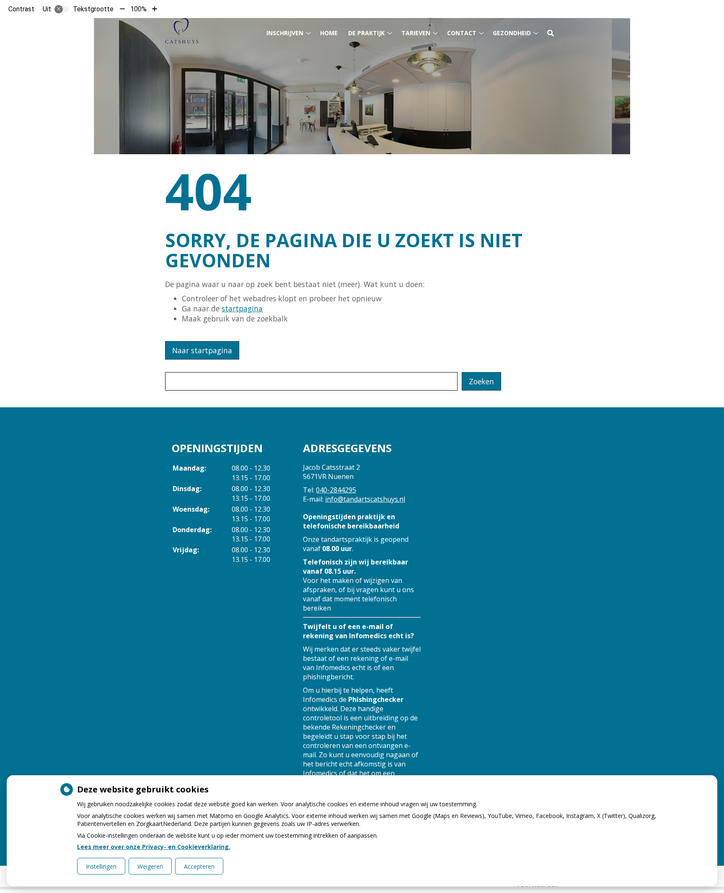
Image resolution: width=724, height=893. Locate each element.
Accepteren (199, 866)
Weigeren (150, 866)
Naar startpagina (202, 350)
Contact (461, 33)
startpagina (242, 308)
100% (138, 9)
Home (329, 33)
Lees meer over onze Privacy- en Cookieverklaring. (153, 847)
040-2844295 (336, 489)
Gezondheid (512, 33)
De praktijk (366, 33)
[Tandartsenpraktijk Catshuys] (182, 31)
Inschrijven (284, 33)
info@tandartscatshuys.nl (365, 499)
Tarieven (415, 33)
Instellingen (101, 866)
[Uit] (61, 9)
